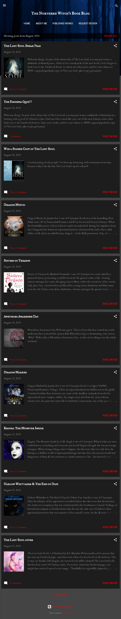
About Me (41, 23)
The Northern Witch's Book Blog (60, 13)
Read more (110, 89)
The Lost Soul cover (18, 540)
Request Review (88, 23)
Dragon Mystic (14, 205)
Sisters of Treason (17, 260)
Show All (110, 35)
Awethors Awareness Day (21, 316)
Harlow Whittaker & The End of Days (31, 484)
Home (27, 23)
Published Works (63, 23)
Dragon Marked (15, 372)
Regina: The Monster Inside (23, 428)
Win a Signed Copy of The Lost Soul (29, 149)
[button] (115, 46)
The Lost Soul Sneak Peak (22, 46)
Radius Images (67, 613)
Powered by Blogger (62, 606)
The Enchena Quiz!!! (18, 102)
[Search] (116, 6)
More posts (60, 594)
